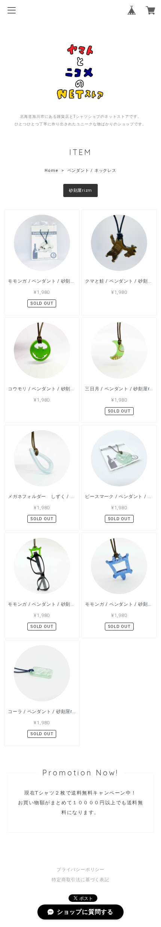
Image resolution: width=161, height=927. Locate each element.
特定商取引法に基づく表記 (80, 879)
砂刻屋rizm (80, 190)
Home (51, 170)
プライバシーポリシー (80, 869)
